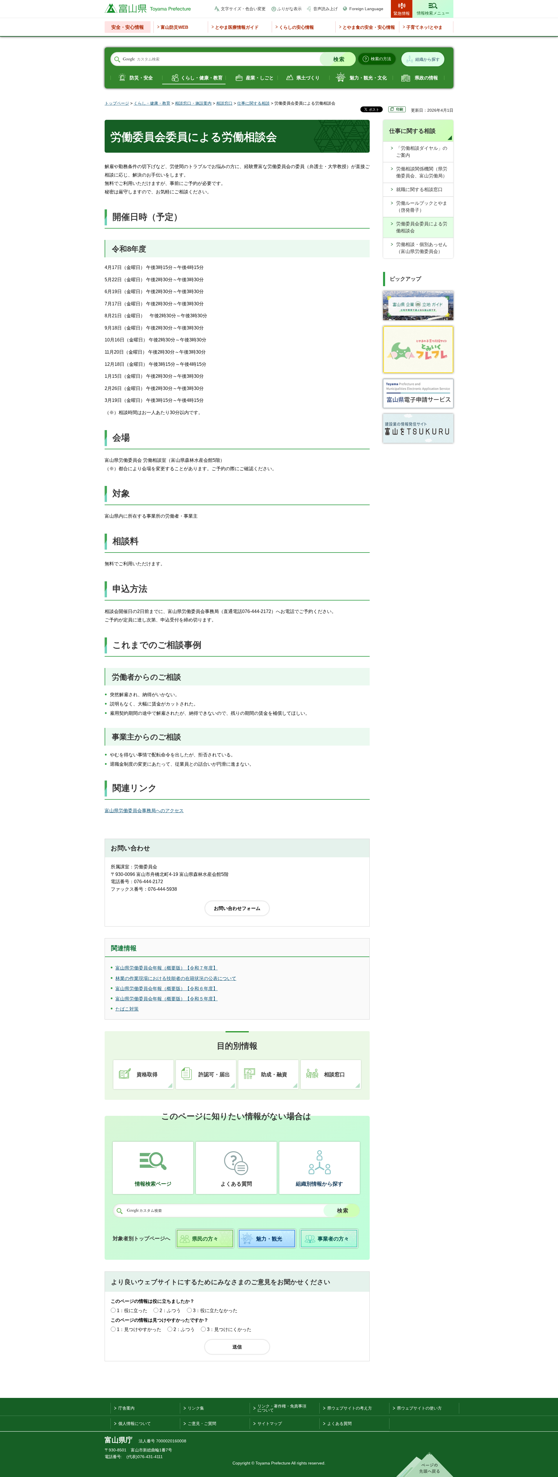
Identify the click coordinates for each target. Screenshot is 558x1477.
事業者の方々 (333, 1239)
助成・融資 (274, 1074)
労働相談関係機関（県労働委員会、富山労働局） (421, 172)
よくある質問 (236, 1184)
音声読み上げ (325, 8)
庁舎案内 (126, 1408)
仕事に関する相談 (253, 103)
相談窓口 (224, 103)
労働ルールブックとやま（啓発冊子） (421, 207)
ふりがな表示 (289, 8)
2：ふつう (170, 1310)
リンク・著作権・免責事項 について (281, 1408)
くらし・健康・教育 (202, 77)
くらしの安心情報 (296, 27)
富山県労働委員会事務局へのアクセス (144, 810)
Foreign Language (366, 8)
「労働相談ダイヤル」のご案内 (421, 152)
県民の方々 (205, 1239)
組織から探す (427, 59)
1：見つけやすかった (139, 1329)
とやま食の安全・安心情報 (369, 27)
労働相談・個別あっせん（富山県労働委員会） (421, 248)
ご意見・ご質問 (202, 1423)
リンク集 (196, 1408)
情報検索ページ (153, 1184)
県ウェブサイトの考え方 (349, 1408)
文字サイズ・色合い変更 (243, 8)
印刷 (399, 109)
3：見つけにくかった (229, 1329)
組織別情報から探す (319, 1184)
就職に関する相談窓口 (419, 189)
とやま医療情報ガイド (237, 27)
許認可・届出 (214, 1074)
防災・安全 (141, 77)
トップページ (117, 103)
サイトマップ (269, 1423)
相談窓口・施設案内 (193, 103)
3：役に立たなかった (215, 1310)
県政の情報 (426, 77)
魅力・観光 (269, 1239)
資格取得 (147, 1074)
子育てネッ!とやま (424, 27)
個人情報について (134, 1423)
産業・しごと (260, 77)
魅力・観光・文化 (368, 77)
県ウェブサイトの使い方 (419, 1408)
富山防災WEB (174, 27)
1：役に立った (132, 1310)
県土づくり (308, 77)
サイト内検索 (117, 59)
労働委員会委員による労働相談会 (421, 227)
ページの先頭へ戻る (424, 1464)
